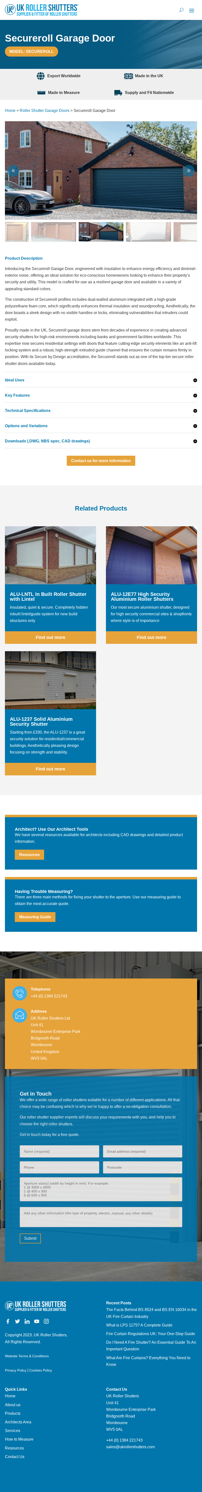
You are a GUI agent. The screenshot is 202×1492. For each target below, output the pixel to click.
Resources (29, 855)
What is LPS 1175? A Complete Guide (139, 1325)
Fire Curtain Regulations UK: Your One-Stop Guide (150, 1334)
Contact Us (14, 1457)
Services (12, 1431)
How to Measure (19, 1439)
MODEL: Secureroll (31, 51)
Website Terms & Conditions (27, 1356)
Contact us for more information (101, 461)
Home (10, 110)
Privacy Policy (15, 1370)
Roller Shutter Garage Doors (44, 110)
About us (12, 1405)
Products (12, 1413)
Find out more (50, 637)
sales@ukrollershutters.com (130, 1447)
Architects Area (18, 1422)
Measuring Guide (35, 917)
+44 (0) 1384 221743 (49, 996)
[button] (189, 171)
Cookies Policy (40, 1370)
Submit (30, 1238)
